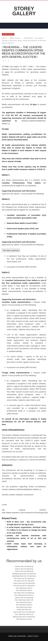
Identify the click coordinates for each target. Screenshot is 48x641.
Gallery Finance (8, 34)
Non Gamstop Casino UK (24, 600)
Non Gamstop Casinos (24, 588)
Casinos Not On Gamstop (24, 566)
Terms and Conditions (17, 636)
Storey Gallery (24, 11)
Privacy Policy (33, 636)
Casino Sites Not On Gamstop (24, 583)
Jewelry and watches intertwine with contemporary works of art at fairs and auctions (26, 538)
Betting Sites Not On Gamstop (24, 617)
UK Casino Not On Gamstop (24, 578)
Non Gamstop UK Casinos (24, 595)
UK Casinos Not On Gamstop (24, 585)
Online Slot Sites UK (24, 609)
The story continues (11, 250)
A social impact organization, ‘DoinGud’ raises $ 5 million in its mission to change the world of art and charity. (26, 530)
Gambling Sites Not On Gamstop (24, 574)
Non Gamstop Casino (24, 590)
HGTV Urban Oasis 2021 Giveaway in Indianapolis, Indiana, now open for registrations (26, 546)
